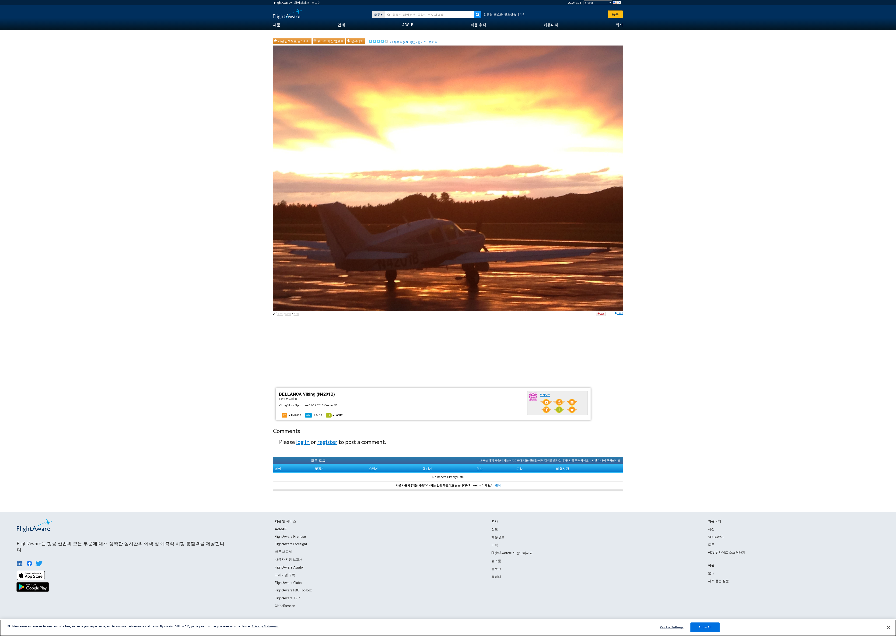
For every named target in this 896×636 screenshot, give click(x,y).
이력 (494, 545)
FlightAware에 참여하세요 (291, 2)
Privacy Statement (265, 626)
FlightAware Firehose (290, 536)
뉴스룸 (496, 561)
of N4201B (292, 415)
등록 (615, 14)
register (327, 441)
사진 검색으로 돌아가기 (294, 41)
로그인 (316, 2)
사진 (711, 529)
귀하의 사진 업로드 (330, 41)
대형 (288, 314)
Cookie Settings (671, 627)
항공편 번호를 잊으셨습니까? (504, 14)
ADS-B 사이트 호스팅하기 (726, 552)
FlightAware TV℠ (287, 598)
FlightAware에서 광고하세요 (512, 553)
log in (303, 441)
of (314, 415)
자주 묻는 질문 (718, 581)
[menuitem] (277, 25)
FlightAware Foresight (291, 544)
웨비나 (496, 577)
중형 (280, 314)
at (335, 415)
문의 (711, 573)
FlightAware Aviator (289, 567)
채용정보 (497, 537)
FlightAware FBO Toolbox (293, 590)
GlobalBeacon (285, 606)
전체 (296, 314)
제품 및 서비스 (285, 521)
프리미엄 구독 (285, 575)
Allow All (704, 627)
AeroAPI (281, 529)
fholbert (545, 395)
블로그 (496, 569)
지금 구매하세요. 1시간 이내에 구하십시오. (595, 460)
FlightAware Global (288, 583)
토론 (711, 544)
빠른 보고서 (283, 551)
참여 (498, 485)
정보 (494, 529)
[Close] (888, 627)
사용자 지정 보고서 (288, 559)
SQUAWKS (716, 537)
